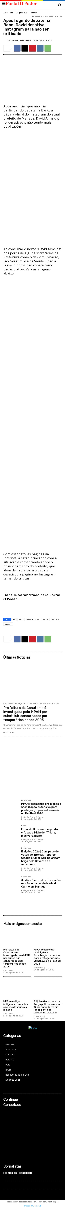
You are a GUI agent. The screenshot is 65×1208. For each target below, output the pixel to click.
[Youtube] (5, 1124)
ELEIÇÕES (55, 619)
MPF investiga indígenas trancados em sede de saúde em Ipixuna (15, 1005)
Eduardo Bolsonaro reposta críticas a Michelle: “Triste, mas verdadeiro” (39, 832)
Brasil (23, 826)
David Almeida (32, 619)
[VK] (40, 48)
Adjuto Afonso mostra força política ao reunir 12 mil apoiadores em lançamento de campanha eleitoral (48, 1007)
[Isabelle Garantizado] (5, 40)
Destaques (26, 848)
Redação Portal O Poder (26, 703)
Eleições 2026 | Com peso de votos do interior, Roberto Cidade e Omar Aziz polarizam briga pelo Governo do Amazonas (40, 858)
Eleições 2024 (22, 13)
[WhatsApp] (47, 48)
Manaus (34, 13)
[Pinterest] (32, 48)
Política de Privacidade (17, 1172)
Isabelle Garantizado (21, 40)
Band (21, 619)
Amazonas (8, 13)
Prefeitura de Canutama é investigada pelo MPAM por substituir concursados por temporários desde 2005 (25, 714)
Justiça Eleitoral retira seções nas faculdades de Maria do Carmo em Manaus (41, 883)
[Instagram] (5, 1115)
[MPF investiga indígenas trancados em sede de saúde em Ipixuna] (17, 989)
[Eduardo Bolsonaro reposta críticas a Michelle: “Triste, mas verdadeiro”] (10, 832)
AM (14, 619)
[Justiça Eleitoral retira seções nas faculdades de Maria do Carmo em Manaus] (10, 883)
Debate (45, 619)
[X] (25, 48)
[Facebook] (17, 48)
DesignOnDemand (32, 1206)
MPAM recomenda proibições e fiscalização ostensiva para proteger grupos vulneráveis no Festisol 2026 (41, 808)
